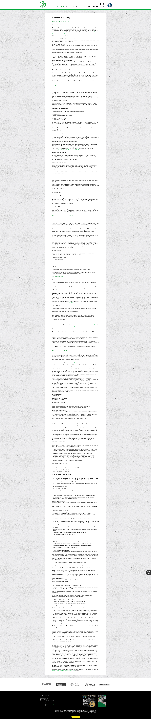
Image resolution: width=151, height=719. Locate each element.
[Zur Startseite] (43, 4)
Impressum (42, 705)
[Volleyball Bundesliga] (109, 5)
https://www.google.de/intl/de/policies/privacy (65, 303)
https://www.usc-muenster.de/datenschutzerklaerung (63, 670)
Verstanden (76, 716)
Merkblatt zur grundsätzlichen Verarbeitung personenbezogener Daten (75, 32)
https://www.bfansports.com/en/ (80, 362)
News (67, 6)
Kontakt (102, 6)
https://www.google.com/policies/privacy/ (77, 326)
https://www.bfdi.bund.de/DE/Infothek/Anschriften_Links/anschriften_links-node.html (70, 149)
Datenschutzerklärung (51, 705)
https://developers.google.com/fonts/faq (87, 324)
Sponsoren (94, 6)
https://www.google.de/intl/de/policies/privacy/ (62, 348)
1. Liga (72, 6)
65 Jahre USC (61, 6)
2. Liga (78, 6)
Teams (83, 6)
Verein (88, 6)
